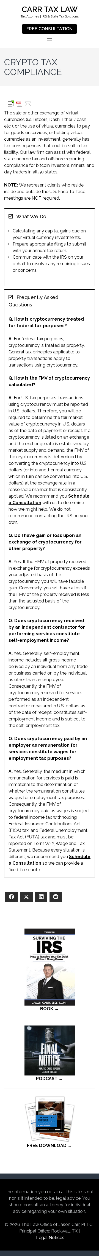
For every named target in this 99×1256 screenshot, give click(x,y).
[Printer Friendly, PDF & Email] (19, 106)
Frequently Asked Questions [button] (33, 301)
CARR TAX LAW (50, 9)
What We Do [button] (30, 216)
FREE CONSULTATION (49, 28)
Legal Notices (50, 1237)
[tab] (49, 216)
